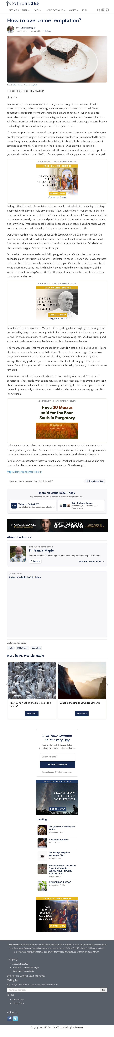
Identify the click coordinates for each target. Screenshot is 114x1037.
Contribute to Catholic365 (23, 971)
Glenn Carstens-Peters (20, 85)
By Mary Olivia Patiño (57, 885)
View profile (36, 31)
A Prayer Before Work (59, 839)
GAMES (73, 10)
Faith (11, 648)
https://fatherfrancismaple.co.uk (24, 472)
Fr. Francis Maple (27, 28)
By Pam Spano (54, 843)
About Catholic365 (20, 964)
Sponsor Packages (31, 967)
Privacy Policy (18, 1003)
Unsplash (34, 85)
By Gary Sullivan (55, 858)
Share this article (95, 481)
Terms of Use (18, 1000)
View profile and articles (91, 561)
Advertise (17, 967)
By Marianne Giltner (56, 832)
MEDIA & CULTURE (18, 10)
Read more (32, 714)
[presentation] (7, 684)
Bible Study (22, 648)
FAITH (37, 10)
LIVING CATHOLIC (54, 10)
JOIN (84, 10)
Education (36, 648)
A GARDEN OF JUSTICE (60, 882)
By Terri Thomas (55, 877)
